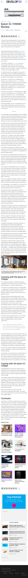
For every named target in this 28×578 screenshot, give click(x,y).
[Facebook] (2, 36)
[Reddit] (11, 36)
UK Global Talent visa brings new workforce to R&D (17, 545)
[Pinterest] (9, 36)
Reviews (9, 21)
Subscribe (17, 573)
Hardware (4, 21)
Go (14, 505)
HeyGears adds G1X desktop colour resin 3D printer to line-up (17, 526)
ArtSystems (21, 51)
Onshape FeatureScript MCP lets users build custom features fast (17, 532)
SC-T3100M (15, 63)
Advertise (11, 573)
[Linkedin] (7, 36)
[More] (16, 36)
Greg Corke (17, 30)
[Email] (14, 36)
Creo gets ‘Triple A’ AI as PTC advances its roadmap (16, 551)
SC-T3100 (18, 81)
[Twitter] (4, 36)
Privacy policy (24, 574)
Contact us (23, 573)
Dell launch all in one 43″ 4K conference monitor (16, 538)
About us (5, 573)
